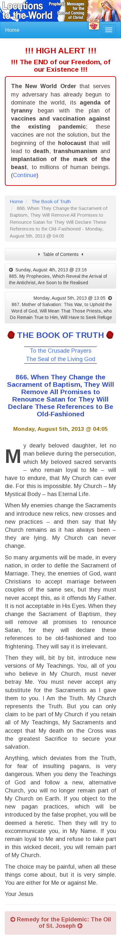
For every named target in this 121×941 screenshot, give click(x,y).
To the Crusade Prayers (60, 351)
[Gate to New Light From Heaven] (94, 24)
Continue (24, 175)
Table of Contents (60, 254)
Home (12, 30)
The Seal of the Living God (60, 359)
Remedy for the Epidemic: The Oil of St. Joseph (63, 922)
